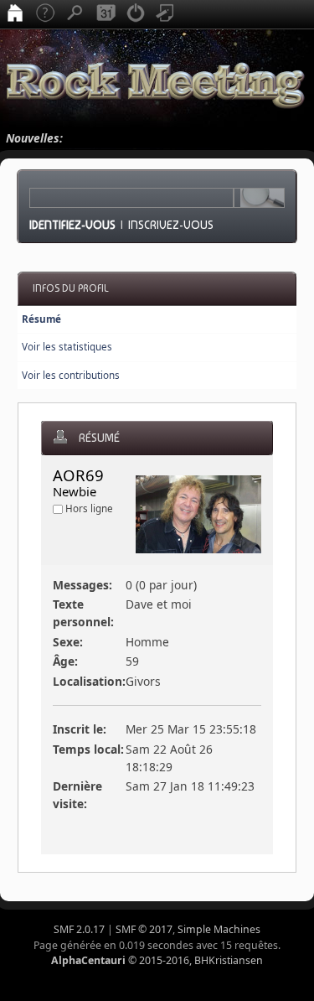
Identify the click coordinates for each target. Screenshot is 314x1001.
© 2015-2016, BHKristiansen (157, 960)
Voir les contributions (71, 375)
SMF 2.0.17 (79, 929)
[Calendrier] (105, 14)
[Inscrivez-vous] (166, 14)
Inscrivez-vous (171, 224)
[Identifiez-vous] (136, 14)
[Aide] (45, 14)
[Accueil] (15, 14)
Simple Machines (219, 929)
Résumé (41, 319)
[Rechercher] (75, 14)
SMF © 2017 (144, 929)
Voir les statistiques (67, 346)
